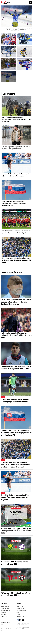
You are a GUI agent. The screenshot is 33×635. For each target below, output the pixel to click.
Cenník (17, 612)
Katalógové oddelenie (5, 627)
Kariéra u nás (3, 612)
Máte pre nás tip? (4, 631)
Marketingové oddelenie (6, 629)
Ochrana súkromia (5, 608)
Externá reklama (20, 608)
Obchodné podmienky (21, 610)
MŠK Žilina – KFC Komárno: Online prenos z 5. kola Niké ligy (14, 563)
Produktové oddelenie (5, 622)
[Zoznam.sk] (19, 628)
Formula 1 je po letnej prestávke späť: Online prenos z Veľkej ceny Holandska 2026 (16, 530)
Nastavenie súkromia (5, 610)
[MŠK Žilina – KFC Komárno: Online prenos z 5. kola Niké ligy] (16, 548)
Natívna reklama (20, 616)
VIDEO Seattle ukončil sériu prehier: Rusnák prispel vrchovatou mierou (15, 400)
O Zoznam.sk (4, 603)
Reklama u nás (19, 606)
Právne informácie (5, 606)
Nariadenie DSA (4, 616)
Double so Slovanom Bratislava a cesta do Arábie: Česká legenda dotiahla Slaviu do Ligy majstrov (16, 302)
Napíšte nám (3, 614)
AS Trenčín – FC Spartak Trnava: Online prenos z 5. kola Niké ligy (16, 594)
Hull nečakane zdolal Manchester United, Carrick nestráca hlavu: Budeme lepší (16, 335)
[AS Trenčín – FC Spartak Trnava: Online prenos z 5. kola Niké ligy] (16, 579)
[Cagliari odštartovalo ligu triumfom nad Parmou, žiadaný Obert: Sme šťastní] (16, 353)
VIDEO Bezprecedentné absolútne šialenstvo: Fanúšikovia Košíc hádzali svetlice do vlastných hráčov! (15, 464)
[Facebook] (17, 620)
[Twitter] (23, 620)
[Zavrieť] (30, 2)
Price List (18, 614)
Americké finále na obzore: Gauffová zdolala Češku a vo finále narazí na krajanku (15, 497)
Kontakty (3, 620)
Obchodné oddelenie (5, 625)
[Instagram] (20, 620)
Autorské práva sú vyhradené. (22, 624)
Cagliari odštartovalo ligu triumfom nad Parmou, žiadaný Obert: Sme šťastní (16, 367)
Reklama (18, 603)
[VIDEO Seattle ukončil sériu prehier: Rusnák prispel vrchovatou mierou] (16, 384)
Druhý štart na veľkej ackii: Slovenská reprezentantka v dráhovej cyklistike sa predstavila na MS (16, 432)
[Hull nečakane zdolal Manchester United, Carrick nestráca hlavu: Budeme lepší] (16, 320)
